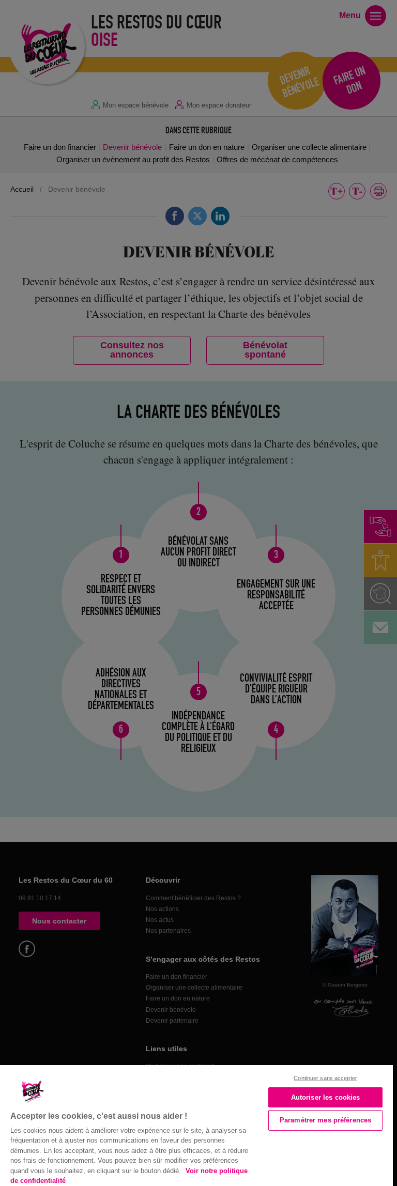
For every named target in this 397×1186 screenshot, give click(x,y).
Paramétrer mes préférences (325, 1120)
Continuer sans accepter (325, 1078)
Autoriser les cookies (325, 1097)
